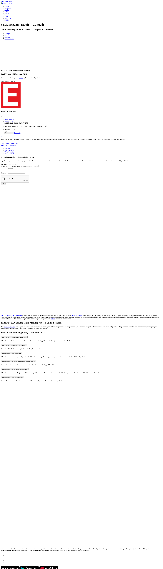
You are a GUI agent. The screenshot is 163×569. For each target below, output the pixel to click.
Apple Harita (4, 145)
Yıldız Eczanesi (9, 39)
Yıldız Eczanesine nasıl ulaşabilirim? (12, 353)
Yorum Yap (17, 133)
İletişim (7, 20)
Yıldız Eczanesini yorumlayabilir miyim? (12, 377)
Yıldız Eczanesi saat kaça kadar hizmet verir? (14, 337)
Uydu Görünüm (9, 152)
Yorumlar (7, 148)
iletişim (21, 78)
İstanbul (7, 10)
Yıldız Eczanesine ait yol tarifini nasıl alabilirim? (15, 369)
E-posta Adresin (11, 166)
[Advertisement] (81, 54)
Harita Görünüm (9, 150)
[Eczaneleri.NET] (6, 1)
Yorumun (4, 173)
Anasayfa (7, 6)
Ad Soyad (4, 164)
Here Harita (12, 145)
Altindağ (7, 37)
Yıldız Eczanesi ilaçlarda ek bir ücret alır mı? (14, 345)
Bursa (6, 11)
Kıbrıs (6, 16)
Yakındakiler (8, 8)
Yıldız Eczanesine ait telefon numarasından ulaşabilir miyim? (18, 361)
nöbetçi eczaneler (77, 315)
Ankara (7, 13)
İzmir (6, 15)
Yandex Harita (14, 143)
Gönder (3, 183)
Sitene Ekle (8, 18)
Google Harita (5, 143)
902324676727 (9, 121)
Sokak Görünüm (9, 153)
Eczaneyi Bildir (9, 133)
